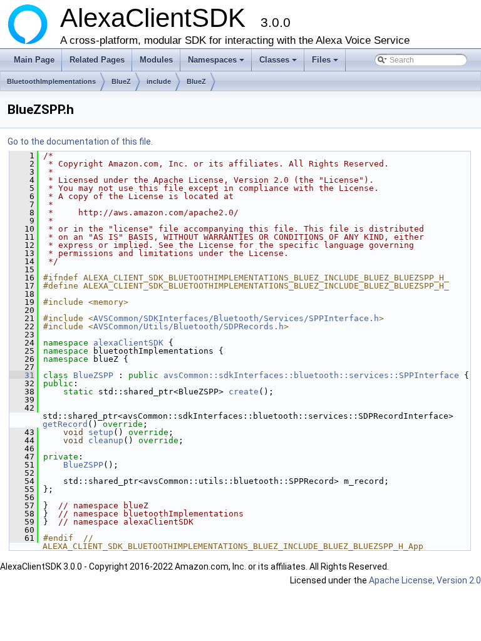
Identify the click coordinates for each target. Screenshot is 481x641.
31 (21, 375)
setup (100, 432)
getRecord (65, 424)
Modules (156, 59)
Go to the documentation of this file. (80, 141)
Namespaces (217, 63)
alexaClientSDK (128, 342)
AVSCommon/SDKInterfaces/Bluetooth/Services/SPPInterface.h (236, 318)
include (159, 81)
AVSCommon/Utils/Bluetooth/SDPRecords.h (188, 326)
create (244, 391)
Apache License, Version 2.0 (425, 580)
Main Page (34, 59)
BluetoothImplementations (51, 81)
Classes (279, 63)
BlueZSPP (93, 375)
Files (326, 63)
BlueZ (121, 81)
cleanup (105, 440)
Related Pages (97, 59)
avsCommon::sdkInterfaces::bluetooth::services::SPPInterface (311, 375)
